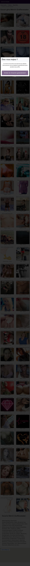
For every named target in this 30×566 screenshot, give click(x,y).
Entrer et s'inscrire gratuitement (15, 73)
